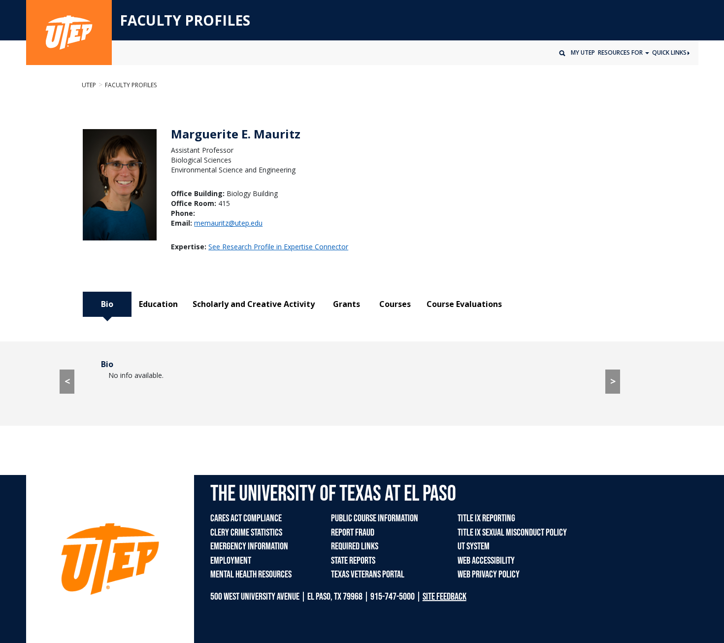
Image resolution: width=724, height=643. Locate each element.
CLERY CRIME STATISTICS (246, 533)
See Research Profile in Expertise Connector (278, 246)
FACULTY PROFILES (185, 20)
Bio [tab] (107, 304)
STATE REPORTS (353, 561)
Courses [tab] (395, 304)
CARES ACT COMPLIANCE (246, 518)
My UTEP (583, 52)
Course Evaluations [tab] (464, 304)
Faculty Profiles (131, 85)
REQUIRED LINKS (354, 546)
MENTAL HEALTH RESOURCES (251, 574)
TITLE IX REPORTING (486, 518)
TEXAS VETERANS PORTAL (367, 574)
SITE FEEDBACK (444, 597)
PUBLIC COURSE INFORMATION (374, 518)
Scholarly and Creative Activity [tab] (254, 304)
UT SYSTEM (474, 546)
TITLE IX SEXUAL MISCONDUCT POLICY (512, 533)
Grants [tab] (346, 304)
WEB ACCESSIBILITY (486, 561)
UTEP (89, 85)
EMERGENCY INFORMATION (249, 546)
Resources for (621, 52)
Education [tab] (158, 304)
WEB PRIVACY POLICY (489, 574)
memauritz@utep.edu (228, 223)
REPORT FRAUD (352, 533)
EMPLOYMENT (230, 561)
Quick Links (669, 52)
